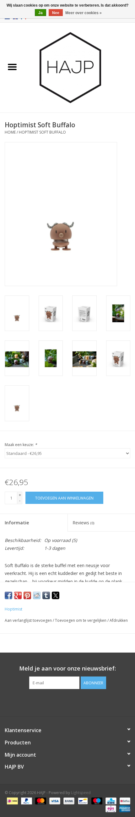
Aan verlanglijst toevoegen (29, 620)
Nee (55, 13)
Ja (40, 13)
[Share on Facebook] (8, 595)
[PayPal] (26, 800)
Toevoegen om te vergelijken (81, 620)
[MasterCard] (40, 800)
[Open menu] (12, 66)
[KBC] (110, 800)
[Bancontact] (82, 800)
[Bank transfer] (68, 800)
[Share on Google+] (18, 595)
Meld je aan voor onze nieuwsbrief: (67, 668)
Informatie (17, 523)
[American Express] (123, 808)
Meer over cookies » (83, 13)
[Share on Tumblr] (46, 595)
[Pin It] (27, 595)
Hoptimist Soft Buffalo (42, 132)
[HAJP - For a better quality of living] (79, 67)
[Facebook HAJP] (56, 702)
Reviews (83, 523)
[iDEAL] (12, 800)
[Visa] (54, 800)
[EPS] (110, 808)
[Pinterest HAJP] (67, 702)
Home (10, 132)
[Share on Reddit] (36, 595)
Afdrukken (119, 620)
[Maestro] (96, 800)
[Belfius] (123, 800)
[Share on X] (55, 595)
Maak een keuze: (21, 444)
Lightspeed (81, 792)
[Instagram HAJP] (79, 702)
